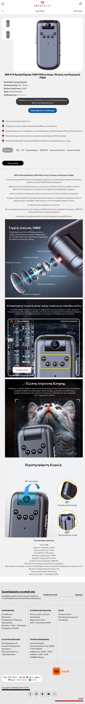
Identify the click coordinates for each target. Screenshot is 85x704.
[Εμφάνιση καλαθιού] (80, 4)
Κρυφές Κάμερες (20, 82)
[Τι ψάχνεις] (4, 11)
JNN (17, 150)
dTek (80, 699)
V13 (22, 150)
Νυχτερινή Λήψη (73, 150)
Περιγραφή (13, 163)
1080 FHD (44, 150)
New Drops (78, 11)
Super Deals (40, 11)
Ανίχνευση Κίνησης (57, 150)
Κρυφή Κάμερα (32, 150)
